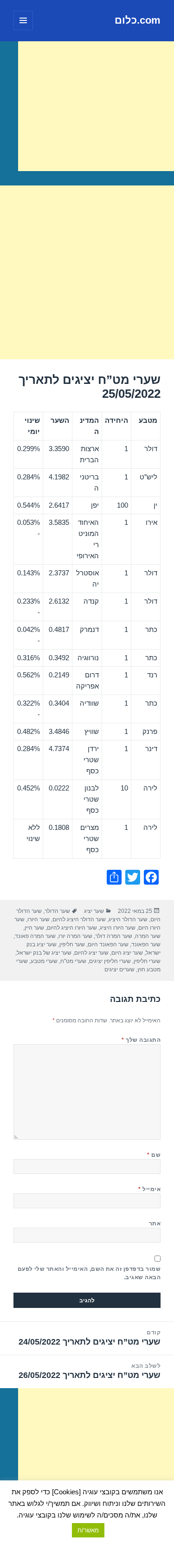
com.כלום (138, 20)
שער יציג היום (127, 953)
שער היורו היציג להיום (72, 928)
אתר (155, 1223)
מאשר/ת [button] (88, 1530)
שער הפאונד (146, 944)
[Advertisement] (96, 106)
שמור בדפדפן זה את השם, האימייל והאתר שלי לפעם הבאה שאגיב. (89, 1273)
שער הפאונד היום (108, 944)
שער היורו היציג (117, 928)
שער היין (34, 928)
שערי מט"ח (73, 961)
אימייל (149, 1189)
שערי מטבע (44, 961)
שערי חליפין (147, 961)
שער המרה (148, 936)
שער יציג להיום (91, 953)
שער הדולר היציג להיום (79, 919)
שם (154, 1155)
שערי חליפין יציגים (110, 961)
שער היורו (38, 919)
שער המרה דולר (113, 936)
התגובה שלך (141, 1040)
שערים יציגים (119, 969)
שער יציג (94, 911)
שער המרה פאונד (35, 936)
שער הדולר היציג (128, 919)
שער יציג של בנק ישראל (44, 953)
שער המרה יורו (75, 936)
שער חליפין (72, 944)
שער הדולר (57, 911)
